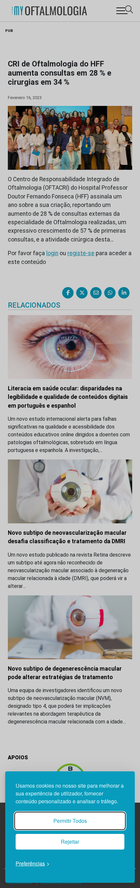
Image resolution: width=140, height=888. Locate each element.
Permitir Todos (70, 820)
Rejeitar (70, 841)
